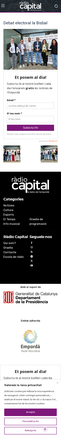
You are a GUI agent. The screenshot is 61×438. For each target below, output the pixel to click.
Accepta (30, 412)
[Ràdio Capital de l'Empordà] (30, 6)
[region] (30, 409)
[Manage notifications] (45, 429)
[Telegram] (31, 257)
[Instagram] (31, 248)
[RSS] (31, 252)
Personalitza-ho (31, 421)
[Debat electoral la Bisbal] (30, 69)
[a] (30, 185)
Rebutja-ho (30, 431)
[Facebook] (31, 243)
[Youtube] (31, 266)
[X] (31, 261)
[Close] (57, 383)
